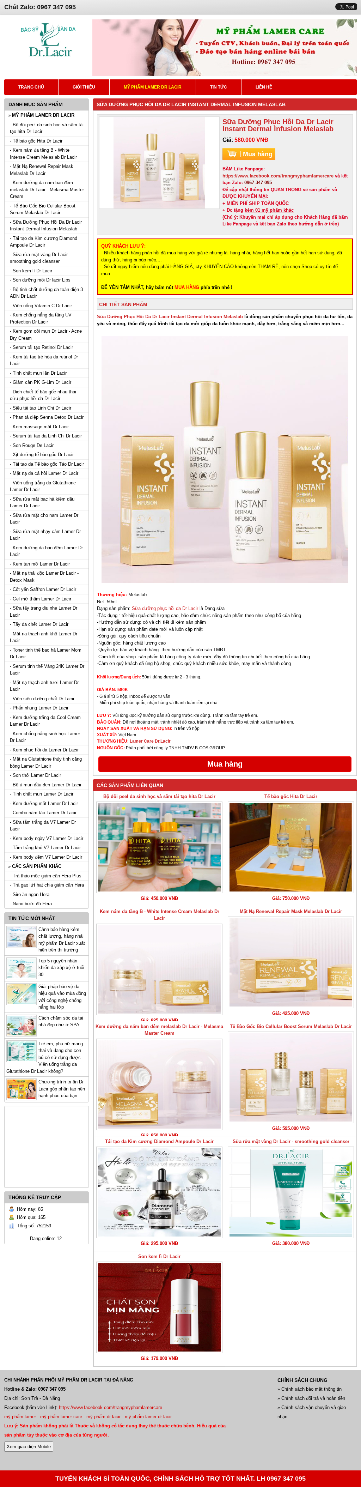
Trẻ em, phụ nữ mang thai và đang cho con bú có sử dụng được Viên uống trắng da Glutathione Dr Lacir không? (44, 1057)
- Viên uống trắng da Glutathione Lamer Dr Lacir (43, 486)
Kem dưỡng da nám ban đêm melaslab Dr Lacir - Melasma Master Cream (159, 1030)
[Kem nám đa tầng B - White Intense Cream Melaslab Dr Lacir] (159, 969)
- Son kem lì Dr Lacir (31, 270)
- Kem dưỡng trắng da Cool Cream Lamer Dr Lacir (45, 721)
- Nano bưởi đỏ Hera (31, 903)
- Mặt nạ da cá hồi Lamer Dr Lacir (44, 473)
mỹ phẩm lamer (20, 1416)
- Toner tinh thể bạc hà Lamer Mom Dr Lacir (45, 653)
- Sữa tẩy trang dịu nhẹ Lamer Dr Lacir (43, 611)
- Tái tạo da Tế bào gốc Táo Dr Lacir (47, 464)
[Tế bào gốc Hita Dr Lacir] (291, 847)
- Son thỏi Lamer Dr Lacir (35, 775)
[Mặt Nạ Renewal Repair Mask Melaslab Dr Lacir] (291, 962)
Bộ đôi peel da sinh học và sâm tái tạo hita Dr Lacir (159, 796)
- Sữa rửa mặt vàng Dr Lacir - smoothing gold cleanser (40, 258)
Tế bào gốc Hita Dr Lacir (290, 796)
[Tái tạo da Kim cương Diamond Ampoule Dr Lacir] (159, 1192)
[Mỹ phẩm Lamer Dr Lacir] (48, 59)
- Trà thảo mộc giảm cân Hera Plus (45, 875)
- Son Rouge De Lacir (32, 445)
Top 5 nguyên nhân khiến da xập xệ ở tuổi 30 (61, 967)
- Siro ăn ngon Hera (29, 894)
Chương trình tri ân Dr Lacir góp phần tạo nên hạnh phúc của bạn (61, 1088)
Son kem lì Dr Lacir (159, 1256)
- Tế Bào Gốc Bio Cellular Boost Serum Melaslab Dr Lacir (42, 209)
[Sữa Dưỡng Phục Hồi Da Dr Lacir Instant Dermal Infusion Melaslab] (159, 162)
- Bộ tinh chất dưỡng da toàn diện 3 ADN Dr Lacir (46, 293)
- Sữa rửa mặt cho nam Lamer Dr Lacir (44, 519)
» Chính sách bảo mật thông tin (309, 1389)
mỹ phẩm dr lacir (103, 1416)
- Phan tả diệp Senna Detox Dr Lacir (47, 417)
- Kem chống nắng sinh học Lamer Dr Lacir (45, 737)
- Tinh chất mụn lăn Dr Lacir (38, 373)
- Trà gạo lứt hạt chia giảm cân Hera (47, 885)
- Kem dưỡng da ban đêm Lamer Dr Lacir (46, 551)
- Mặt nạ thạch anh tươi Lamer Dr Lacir (44, 686)
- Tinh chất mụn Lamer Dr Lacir (41, 794)
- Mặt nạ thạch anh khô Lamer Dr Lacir (43, 637)
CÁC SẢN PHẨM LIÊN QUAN (130, 785)
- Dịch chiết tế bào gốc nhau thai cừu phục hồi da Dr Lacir (43, 395)
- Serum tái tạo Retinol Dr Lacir (41, 347)
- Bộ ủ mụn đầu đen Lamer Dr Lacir (45, 784)
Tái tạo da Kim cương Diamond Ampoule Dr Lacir (159, 1141)
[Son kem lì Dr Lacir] (159, 1307)
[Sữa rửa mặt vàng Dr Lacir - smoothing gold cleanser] (291, 1192)
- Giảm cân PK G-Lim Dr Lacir (40, 382)
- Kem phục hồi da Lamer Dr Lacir (44, 749)
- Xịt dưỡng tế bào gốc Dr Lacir (42, 454)
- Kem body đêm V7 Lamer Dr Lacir (46, 857)
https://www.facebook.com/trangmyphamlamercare (278, 176)
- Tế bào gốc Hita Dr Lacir (36, 141)
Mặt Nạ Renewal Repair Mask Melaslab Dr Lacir (291, 911)
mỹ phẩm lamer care (61, 1416)
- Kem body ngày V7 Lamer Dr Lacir (46, 838)
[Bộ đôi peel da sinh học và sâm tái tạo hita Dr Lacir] (159, 847)
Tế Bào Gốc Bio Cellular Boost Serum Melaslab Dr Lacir (291, 1026)
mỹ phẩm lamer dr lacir (148, 1416)
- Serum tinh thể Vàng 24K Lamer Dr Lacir (47, 670)
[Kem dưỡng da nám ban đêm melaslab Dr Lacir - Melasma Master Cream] (159, 1084)
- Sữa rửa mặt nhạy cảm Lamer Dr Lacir (45, 535)
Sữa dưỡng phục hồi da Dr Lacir (166, 608)
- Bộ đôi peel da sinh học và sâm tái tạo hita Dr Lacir (47, 128)
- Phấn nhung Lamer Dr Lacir (39, 708)
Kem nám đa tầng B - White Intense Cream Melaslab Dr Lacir (159, 915)
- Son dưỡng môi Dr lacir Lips (40, 280)
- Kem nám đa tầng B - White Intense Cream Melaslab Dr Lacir (43, 153)
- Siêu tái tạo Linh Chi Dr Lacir (40, 408)
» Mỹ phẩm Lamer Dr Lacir (41, 115)
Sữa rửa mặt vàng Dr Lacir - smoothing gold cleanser (291, 1141)
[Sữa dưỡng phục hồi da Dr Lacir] (225, 459)
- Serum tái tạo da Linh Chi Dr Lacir (46, 436)
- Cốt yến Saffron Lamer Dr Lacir (43, 589)
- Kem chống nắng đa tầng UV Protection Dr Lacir (41, 318)
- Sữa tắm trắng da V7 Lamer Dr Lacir (43, 826)
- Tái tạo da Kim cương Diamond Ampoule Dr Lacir (43, 242)
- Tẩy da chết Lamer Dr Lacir (39, 624)
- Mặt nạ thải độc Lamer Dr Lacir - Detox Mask (44, 576)
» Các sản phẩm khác (34, 866)
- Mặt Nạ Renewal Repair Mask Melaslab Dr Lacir (41, 170)
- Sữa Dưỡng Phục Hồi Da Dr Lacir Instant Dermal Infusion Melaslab (46, 225)
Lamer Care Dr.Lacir (150, 741)
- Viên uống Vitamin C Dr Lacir (41, 305)
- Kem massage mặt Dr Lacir (39, 426)
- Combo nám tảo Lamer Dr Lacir (43, 812)
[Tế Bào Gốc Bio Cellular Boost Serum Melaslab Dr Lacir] (291, 1077)
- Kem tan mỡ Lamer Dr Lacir (40, 564)
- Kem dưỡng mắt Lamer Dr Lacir (44, 803)
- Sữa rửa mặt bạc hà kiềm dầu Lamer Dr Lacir (42, 502)
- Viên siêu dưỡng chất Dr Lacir (42, 698)
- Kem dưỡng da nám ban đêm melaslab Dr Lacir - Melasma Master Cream (47, 189)
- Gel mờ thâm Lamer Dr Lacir (40, 599)
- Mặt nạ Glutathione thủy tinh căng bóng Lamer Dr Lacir (46, 762)
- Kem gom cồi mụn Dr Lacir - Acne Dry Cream (46, 334)
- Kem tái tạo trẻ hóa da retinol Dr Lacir (44, 360)
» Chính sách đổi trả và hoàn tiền (311, 1398)
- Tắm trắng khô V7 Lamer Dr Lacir (45, 847)
